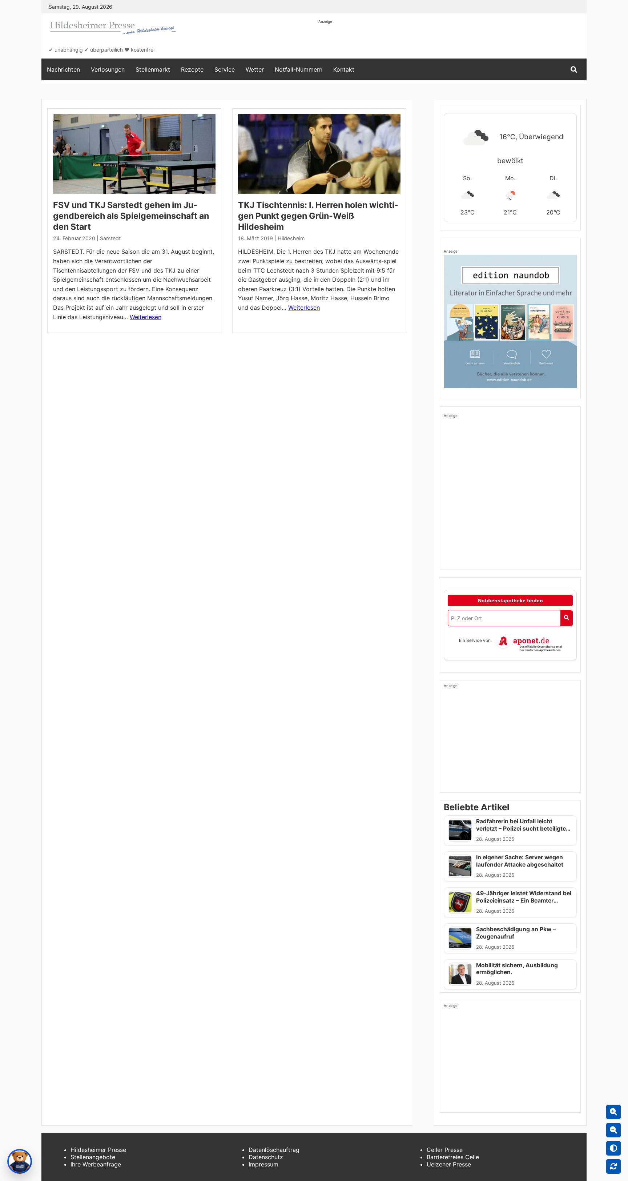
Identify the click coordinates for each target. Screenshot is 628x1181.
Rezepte (192, 69)
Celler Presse (445, 1149)
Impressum (263, 1164)
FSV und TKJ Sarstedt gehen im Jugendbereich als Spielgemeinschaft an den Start (131, 216)
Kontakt (343, 69)
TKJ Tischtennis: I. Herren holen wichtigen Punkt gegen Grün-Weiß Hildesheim (318, 216)
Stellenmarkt (153, 69)
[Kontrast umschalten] (613, 1148)
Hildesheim (291, 238)
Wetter (255, 69)
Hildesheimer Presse (98, 1149)
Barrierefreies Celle (453, 1157)
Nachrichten (63, 69)
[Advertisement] (450, 40)
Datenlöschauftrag (274, 1149)
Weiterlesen (145, 317)
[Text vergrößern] (613, 1112)
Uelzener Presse (449, 1164)
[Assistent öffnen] (19, 1161)
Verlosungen (108, 69)
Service (224, 69)
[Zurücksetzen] (613, 1166)
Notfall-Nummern (298, 69)
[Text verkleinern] (613, 1130)
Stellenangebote (93, 1157)
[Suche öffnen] (573, 69)
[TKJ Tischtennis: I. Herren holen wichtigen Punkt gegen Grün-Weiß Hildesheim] (319, 154)
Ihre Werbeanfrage (96, 1164)
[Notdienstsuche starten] (566, 618)
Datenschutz (266, 1157)
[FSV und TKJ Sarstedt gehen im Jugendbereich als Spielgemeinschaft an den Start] (134, 154)
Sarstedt (110, 238)
